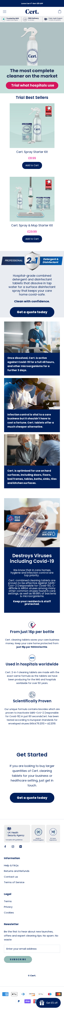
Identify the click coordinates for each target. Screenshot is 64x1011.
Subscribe (18, 959)
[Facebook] (5, 846)
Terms (8, 901)
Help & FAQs (11, 865)
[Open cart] (59, 11)
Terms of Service (14, 882)
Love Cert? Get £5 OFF (32, 3)
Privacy (8, 907)
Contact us (11, 876)
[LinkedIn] (20, 846)
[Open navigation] (4, 11)
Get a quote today (32, 312)
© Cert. (32, 975)
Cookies (9, 912)
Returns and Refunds (16, 871)
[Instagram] (13, 846)
